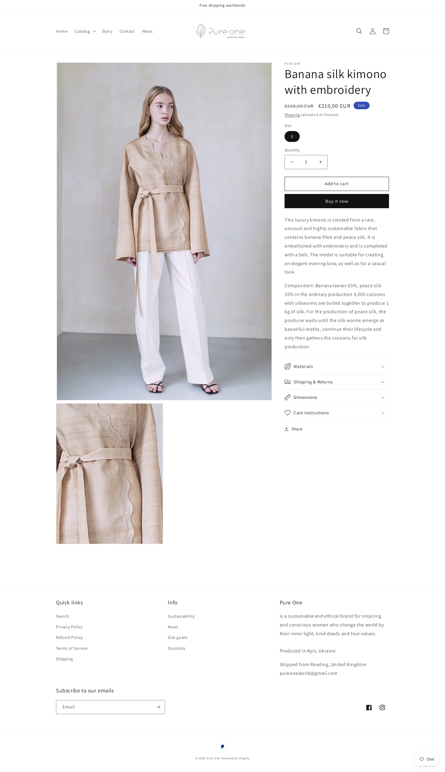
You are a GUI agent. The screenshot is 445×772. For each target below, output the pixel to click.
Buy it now (336, 201)
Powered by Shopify (235, 758)
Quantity (292, 150)
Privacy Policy (69, 626)
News (173, 626)
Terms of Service (72, 648)
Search (62, 616)
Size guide (177, 637)
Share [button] (297, 429)
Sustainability (181, 616)
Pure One (213, 758)
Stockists (176, 648)
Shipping (292, 114)
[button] (84, 31)
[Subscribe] (158, 707)
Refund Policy (69, 637)
